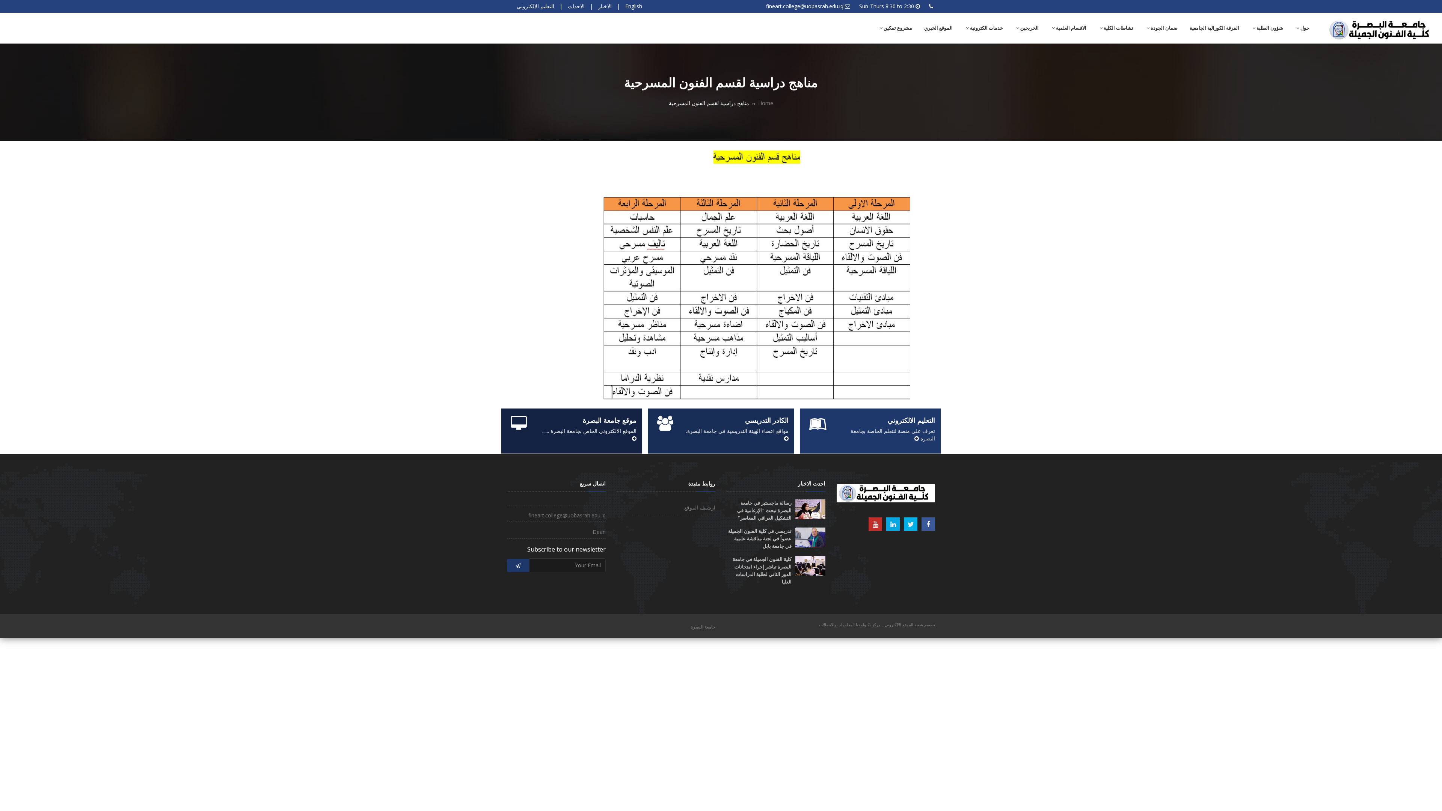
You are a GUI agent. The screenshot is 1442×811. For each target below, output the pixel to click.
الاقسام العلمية (1070, 28)
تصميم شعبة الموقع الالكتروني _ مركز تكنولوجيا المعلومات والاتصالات (877, 624)
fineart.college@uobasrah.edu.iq (804, 6)
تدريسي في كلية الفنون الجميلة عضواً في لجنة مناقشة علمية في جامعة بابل (760, 538)
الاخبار (605, 6)
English (633, 6)
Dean (599, 531)
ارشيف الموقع (699, 507)
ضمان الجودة (1163, 28)
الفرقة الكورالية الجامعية (1214, 28)
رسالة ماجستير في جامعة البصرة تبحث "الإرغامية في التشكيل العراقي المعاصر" (764, 510)
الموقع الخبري (938, 28)
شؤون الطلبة (1269, 28)
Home (765, 103)
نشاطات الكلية (1118, 28)
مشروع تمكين (897, 28)
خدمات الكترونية (986, 28)
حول (1304, 28)
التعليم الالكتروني (535, 6)
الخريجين (1029, 28)
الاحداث (576, 6)
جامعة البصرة (703, 627)
